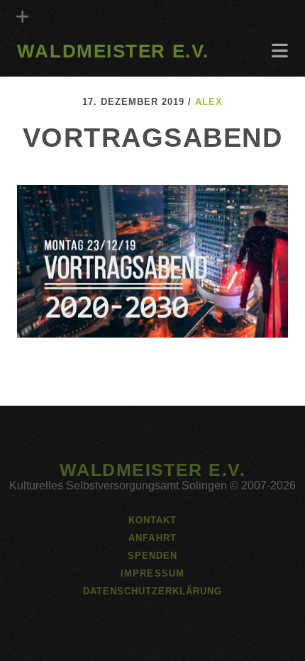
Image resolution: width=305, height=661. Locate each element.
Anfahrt (41, 72)
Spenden (152, 555)
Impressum (152, 573)
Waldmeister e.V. (113, 51)
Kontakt (152, 520)
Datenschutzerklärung (153, 591)
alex (209, 101)
